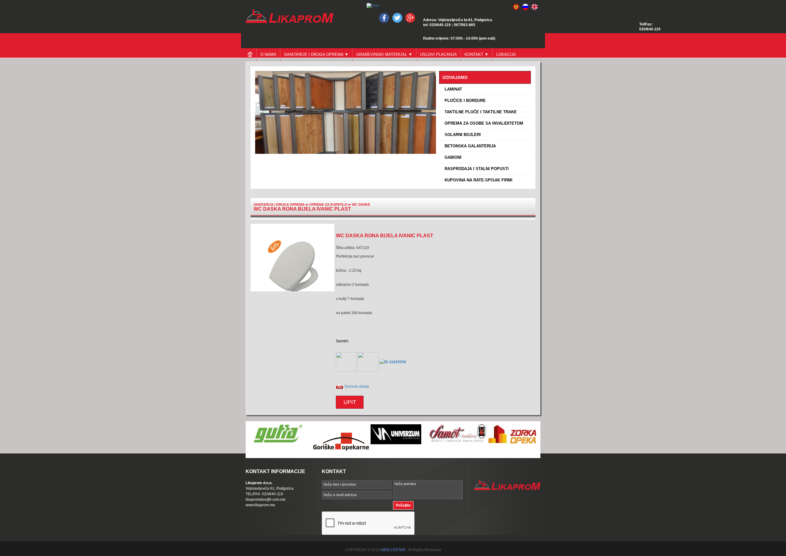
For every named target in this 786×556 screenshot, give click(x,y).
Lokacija (506, 54)
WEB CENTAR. (393, 550)
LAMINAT (452, 89)
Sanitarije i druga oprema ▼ (316, 54)
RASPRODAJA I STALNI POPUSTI (475, 168)
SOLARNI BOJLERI (461, 134)
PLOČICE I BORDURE (464, 100)
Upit (350, 402)
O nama (268, 54)
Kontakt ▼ (476, 54)
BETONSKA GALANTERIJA (469, 146)
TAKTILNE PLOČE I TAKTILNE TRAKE (479, 112)
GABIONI (451, 157)
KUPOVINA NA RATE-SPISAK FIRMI (477, 180)
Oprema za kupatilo (328, 204)
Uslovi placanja (438, 54)
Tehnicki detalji (356, 386)
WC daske (361, 204)
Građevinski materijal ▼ (384, 54)
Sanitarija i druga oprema (279, 204)
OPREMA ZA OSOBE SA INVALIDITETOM (482, 123)
